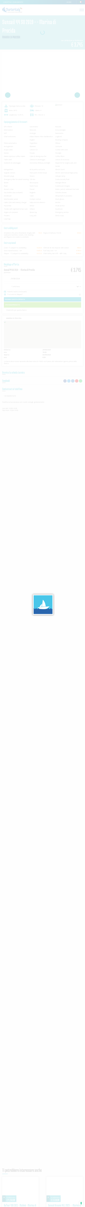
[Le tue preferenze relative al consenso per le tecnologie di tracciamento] (81, 1203)
